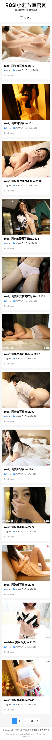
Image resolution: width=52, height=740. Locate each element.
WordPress (26, 736)
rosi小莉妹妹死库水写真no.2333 (23, 181)
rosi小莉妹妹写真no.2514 (19, 123)
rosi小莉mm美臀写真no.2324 (21, 238)
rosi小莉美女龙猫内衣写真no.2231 (24, 296)
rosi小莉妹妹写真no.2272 (19, 527)
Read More (9, 75)
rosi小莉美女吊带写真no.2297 (22, 354)
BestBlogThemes (28, 734)
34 (33, 721)
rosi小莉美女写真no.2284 (19, 469)
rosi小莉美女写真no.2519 (19, 65)
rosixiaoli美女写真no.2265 (20, 642)
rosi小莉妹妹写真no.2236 (19, 584)
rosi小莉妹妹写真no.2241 (19, 700)
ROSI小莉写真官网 (26, 5)
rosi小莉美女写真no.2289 (19, 411)
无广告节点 (44, 730)
